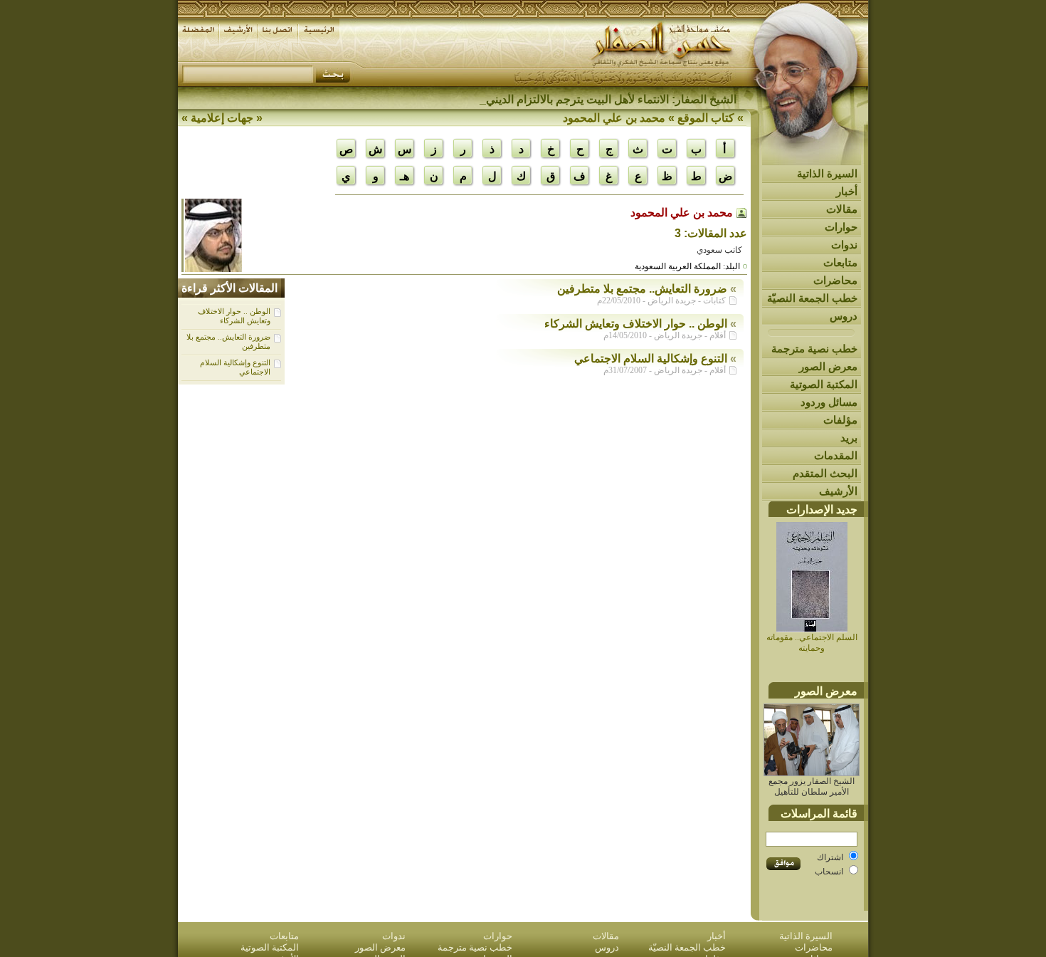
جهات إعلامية (222, 118)
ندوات (844, 245)
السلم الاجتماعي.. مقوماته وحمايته (811, 642)
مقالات (841, 209)
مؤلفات (840, 420)
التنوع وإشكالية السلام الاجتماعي (650, 358)
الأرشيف (838, 491)
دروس (843, 316)
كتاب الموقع (705, 118)
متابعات (840, 262)
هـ (404, 176)
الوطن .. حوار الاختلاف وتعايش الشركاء (234, 316)
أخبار (846, 191)
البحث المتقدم (825, 473)
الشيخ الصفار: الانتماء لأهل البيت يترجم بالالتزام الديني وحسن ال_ (583, 99)
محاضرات (835, 280)
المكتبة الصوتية (823, 384)
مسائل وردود (829, 402)
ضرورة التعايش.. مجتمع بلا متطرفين (642, 289)
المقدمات (835, 455)
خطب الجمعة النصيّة (812, 298)
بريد (848, 438)
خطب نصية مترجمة (814, 348)
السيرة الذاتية (827, 173)
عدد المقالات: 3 (711, 233)
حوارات (841, 227)
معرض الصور (828, 366)
